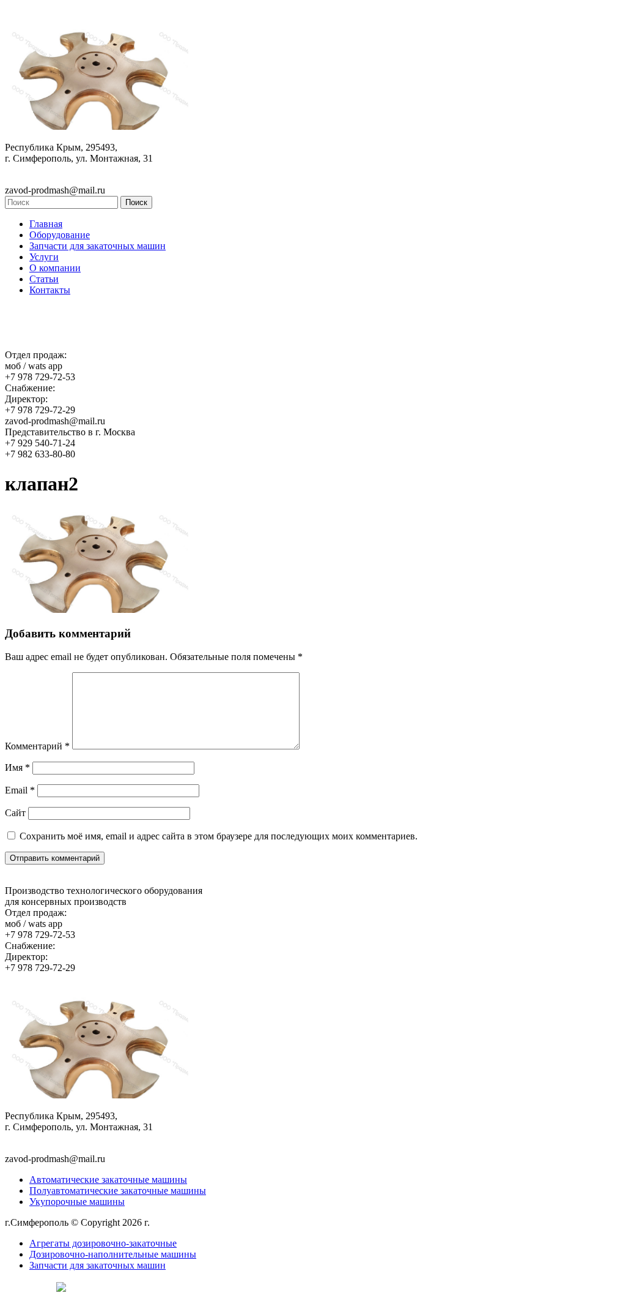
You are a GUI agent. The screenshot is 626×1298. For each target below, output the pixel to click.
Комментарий (37, 746)
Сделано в (27, 1286)
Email (20, 790)
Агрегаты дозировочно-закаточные (103, 1243)
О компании (55, 268)
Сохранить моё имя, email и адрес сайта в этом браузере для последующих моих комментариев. (219, 836)
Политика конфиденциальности (219, 1222)
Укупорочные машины (77, 1201)
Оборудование (59, 235)
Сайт (15, 813)
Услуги (44, 257)
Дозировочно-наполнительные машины (112, 1254)
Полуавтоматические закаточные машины (117, 1190)
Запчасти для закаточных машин (97, 246)
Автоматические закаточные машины (108, 1179)
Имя (17, 767)
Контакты (49, 290)
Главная (45, 224)
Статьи (44, 279)
